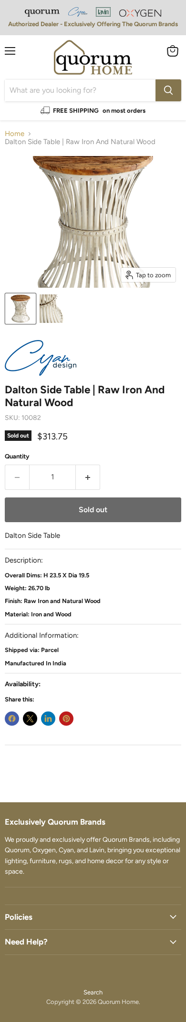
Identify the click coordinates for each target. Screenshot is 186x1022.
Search (93, 992)
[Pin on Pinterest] (66, 718)
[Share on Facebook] (12, 718)
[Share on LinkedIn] (48, 718)
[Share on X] (30, 718)
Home (14, 134)
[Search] (168, 90)
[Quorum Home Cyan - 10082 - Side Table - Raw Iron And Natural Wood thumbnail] (20, 308)
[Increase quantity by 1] (88, 477)
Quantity (17, 456)
